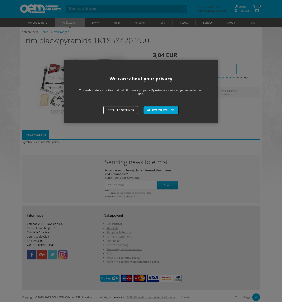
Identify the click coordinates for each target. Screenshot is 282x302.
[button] (161, 110)
